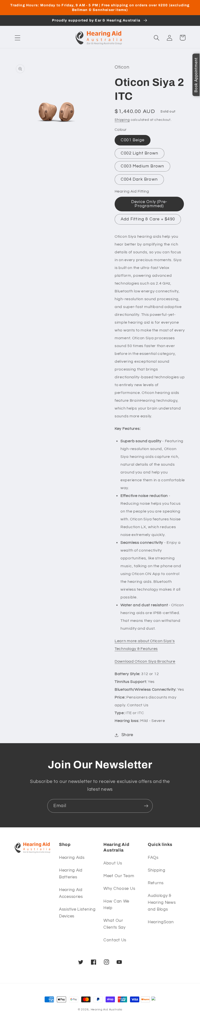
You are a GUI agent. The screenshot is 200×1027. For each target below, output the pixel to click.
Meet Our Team (118, 876)
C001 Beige (132, 140)
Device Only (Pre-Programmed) (149, 204)
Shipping (122, 120)
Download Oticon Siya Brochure (145, 661)
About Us (112, 863)
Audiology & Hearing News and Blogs (162, 902)
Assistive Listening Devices (77, 912)
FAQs (153, 857)
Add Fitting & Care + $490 (148, 219)
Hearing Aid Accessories (71, 893)
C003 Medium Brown (142, 166)
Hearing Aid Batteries (70, 873)
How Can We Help (116, 904)
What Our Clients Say (114, 924)
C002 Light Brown (139, 153)
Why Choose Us (119, 888)
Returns (156, 883)
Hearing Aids (72, 857)
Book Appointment (196, 74)
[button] (17, 37)
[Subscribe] (146, 806)
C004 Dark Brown (139, 179)
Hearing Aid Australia (106, 1009)
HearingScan (161, 922)
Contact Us (114, 940)
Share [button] (127, 735)
